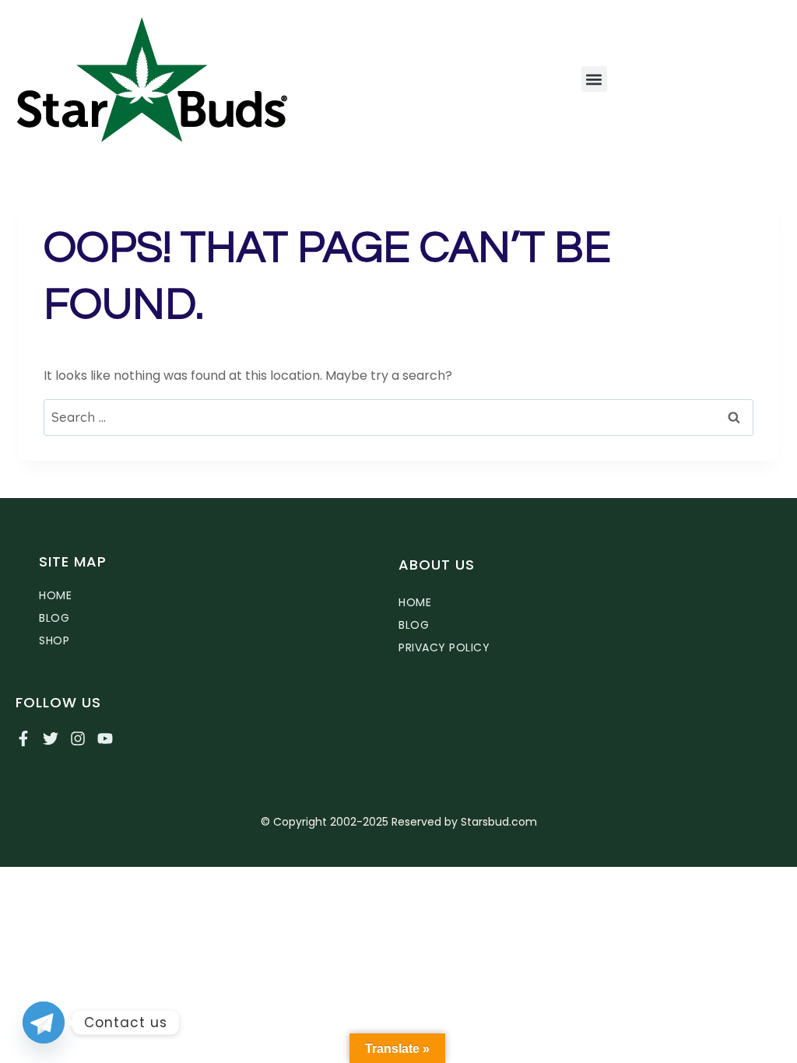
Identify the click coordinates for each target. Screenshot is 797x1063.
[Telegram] (44, 1023)
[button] (594, 79)
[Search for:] (398, 417)
